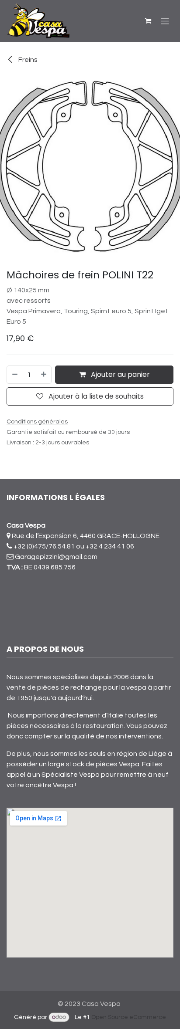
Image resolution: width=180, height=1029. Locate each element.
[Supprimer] (14, 374)
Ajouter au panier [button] (119, 374)
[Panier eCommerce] (148, 21)
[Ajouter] (44, 374)
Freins (27, 59)
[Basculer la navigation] (164, 20)
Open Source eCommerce (128, 1017)
